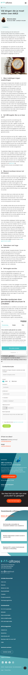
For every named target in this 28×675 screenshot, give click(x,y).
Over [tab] (23, 325)
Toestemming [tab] (5, 325)
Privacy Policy (8, 670)
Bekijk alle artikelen (7, 516)
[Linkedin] (2, 662)
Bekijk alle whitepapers (7, 484)
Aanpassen (13, 352)
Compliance (5, 27)
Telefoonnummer (6, 404)
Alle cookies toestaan (14, 348)
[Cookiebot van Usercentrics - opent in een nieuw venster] (20, 321)
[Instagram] (13, 662)
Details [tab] (14, 325)
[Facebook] (6, 662)
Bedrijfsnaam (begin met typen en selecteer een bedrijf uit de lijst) (13, 370)
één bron (11, 163)
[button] (25, 3)
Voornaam (5, 384)
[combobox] (14, 374)
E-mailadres (5, 397)
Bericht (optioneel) (6, 411)
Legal (2, 670)
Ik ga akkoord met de (14, 422)
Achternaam (5, 391)
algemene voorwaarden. (18, 422)
